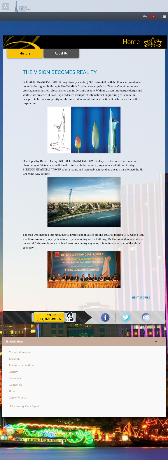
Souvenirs (15, 378)
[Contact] (146, 317)
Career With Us (18, 397)
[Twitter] (126, 317)
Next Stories (141, 297)
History (25, 53)
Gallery (13, 371)
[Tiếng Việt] (153, 16)
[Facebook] (105, 317)
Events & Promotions (21, 365)
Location (14, 358)
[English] (145, 16)
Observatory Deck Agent (24, 406)
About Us (61, 53)
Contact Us (15, 384)
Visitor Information (20, 352)
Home (12, 391)
